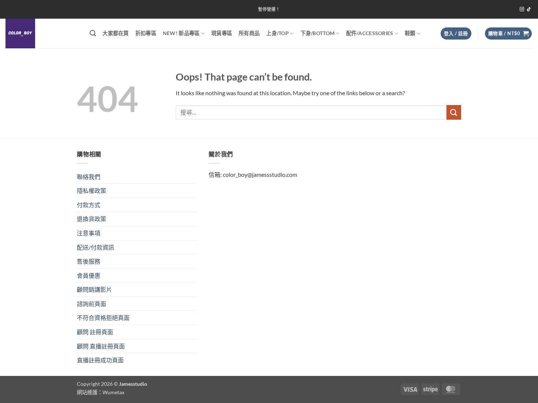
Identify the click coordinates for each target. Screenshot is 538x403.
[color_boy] (42, 33)
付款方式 (88, 204)
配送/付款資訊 (95, 247)
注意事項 (88, 233)
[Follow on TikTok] (529, 9)
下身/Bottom (317, 33)
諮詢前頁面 (91, 303)
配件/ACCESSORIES (369, 33)
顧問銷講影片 (94, 289)
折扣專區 (145, 33)
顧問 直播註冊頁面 (101, 346)
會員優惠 (88, 275)
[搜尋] (93, 33)
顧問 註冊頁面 (95, 331)
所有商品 (249, 33)
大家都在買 (115, 33)
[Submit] (454, 112)
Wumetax (113, 392)
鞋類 (410, 33)
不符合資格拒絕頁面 (103, 317)
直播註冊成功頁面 (100, 360)
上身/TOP (277, 33)
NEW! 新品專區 (181, 33)
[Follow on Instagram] (522, 9)
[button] (456, 33)
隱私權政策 (91, 190)
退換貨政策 (91, 218)
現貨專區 (221, 33)
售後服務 (88, 261)
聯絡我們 (88, 176)
